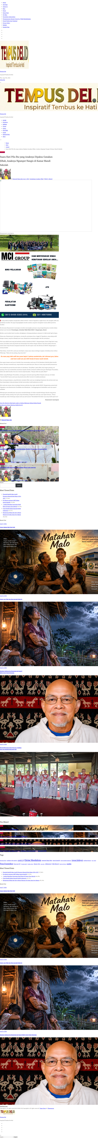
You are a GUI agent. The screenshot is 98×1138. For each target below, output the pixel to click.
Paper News (43, 1108)
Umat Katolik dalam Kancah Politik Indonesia (14, 878)
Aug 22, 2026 (24, 443)
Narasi (4, 126)
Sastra (4, 128)
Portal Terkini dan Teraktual (10, 21)
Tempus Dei (3, 71)
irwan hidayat (77, 860)
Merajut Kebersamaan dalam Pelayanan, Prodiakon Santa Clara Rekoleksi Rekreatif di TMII (23, 851)
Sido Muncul (55, 864)
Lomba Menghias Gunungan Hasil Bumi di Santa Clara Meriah (19, 876)
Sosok (4, 132)
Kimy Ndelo (94, 860)
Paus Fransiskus (6, 863)
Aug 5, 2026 (24, 480)
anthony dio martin (12, 860)
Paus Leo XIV (17, 864)
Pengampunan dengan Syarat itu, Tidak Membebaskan (17, 19)
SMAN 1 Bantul (48, 179)
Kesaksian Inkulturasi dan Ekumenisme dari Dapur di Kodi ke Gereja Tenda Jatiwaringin (22, 844)
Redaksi (5, 25)
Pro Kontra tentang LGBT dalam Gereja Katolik (15, 874)
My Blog (5, 15)
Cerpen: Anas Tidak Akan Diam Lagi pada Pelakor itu (11, 599)
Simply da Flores (63, 864)
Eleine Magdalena (32, 860)
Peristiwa (5, 122)
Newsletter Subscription (9, 17)
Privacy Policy (6, 23)
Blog (4, 9)
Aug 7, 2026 (24, 462)
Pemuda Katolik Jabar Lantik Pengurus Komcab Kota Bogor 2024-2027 (12, 496)
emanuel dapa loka (47, 860)
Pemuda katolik (24, 864)
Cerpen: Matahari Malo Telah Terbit (7, 527)
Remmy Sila (37, 864)
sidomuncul (48, 864)
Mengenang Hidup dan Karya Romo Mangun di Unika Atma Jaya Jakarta (21, 880)
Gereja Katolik (56, 860)
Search (1, 482)
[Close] (0, 1135)
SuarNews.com (4, 818)
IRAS (4, 136)
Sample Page (6, 27)
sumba (69, 864)
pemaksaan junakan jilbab (36, 179)
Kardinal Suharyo (87, 860)
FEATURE (5, 130)
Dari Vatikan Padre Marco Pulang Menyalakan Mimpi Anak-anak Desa (18, 467)
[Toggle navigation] (0, 82)
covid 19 (21, 860)
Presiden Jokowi (30, 864)
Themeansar (51, 1108)
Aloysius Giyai (3, 860)
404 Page (5, 4)
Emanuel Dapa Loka (18, 179)
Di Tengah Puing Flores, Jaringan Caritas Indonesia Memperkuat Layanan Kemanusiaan (22, 430)
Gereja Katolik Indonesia (66, 860)
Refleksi (5, 124)
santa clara (43, 864)
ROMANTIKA (6, 134)
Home (4, 2)
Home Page (6, 13)
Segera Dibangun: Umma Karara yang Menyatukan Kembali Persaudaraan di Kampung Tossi (23, 449)
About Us (5, 6)
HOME (4, 120)
